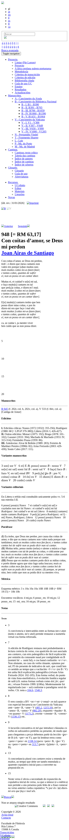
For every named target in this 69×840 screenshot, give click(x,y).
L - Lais (19, 140)
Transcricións (7, 832)
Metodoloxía (21, 71)
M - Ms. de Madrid (25, 146)
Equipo (18, 86)
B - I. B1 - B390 (30, 104)
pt (9, 11)
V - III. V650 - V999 (32, 128)
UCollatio (20, 185)
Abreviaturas (21, 176)
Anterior (8, 226)
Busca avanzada (9, 50)
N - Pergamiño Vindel (26, 134)
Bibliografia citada (24, 80)
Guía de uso (21, 173)
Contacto (6, 817)
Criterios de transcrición (27, 74)
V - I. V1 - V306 (30, 122)
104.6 (30, 690)
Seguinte (22, 226)
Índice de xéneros (24, 164)
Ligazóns (19, 194)
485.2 (39, 707)
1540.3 (38, 690)
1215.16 (47, 707)
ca (9, 26)
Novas (11, 197)
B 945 (4, 408)
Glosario (19, 170)
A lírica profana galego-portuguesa (33, 68)
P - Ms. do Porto (23, 143)
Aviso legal (7, 814)
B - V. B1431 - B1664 (33, 116)
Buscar (7, 797)
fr (9, 23)
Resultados (20, 89)
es (9, 20)
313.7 (35, 744)
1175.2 (29, 713)
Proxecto (19, 65)
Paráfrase (5, 838)
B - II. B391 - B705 (31, 107)
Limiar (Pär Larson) (25, 62)
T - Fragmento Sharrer (26, 137)
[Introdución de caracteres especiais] (5, 37)
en (9, 14)
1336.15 (16, 716)
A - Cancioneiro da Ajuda (28, 98)
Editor (18, 188)
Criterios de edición (25, 77)
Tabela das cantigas (25, 155)
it (8, 17)
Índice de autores (24, 158)
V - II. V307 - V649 (32, 125)
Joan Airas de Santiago (27, 253)
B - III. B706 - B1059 (33, 110)
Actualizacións (22, 92)
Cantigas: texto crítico (26, 152)
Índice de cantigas (24, 161)
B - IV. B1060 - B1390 (33, 113)
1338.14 (32, 741)
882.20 (37, 710)
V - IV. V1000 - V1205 (33, 131)
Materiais (19, 191)
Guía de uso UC (23, 83)
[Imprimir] (33, 203)
